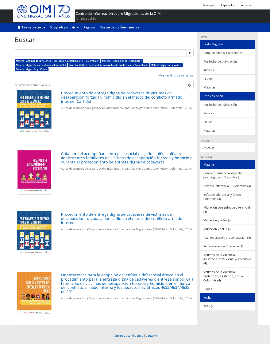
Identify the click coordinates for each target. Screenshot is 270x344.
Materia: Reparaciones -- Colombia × (122, 60)
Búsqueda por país (63, 27)
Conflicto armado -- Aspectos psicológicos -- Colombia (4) (223, 175)
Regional (89, 27)
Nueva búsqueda (33, 27)
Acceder (208, 147)
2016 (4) (209, 306)
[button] (228, 5)
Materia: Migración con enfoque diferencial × (41, 65)
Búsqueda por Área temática (119, 27)
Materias (209, 87)
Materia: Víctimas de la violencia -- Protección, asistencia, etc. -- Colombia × (57, 60)
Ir (190, 53)
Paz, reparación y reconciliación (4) (227, 238)
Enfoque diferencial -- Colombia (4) (227, 186)
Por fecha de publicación (220, 61)
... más (207, 289)
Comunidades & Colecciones (223, 53)
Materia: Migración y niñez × (31, 69)
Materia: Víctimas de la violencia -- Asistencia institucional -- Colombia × (108, 65)
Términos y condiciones (128, 335)
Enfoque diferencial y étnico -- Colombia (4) (223, 197)
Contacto (151, 335)
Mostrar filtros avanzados (176, 75)
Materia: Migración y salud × (166, 65)
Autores (208, 70)
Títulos (208, 79)
